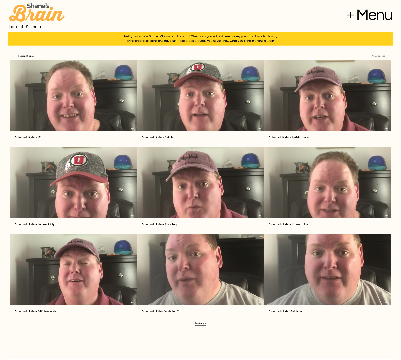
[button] (23, 56)
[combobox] (380, 55)
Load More (200, 323)
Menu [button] (374, 15)
